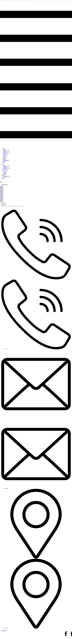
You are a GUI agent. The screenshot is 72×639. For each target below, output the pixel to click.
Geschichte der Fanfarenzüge (6, 152)
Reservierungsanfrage (5, 176)
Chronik (4, 150)
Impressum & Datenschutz (4, 630)
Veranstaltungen (5, 156)
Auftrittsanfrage (4, 161)
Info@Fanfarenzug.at (5, 488)
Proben (4, 157)
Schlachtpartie (4, 162)
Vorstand (4, 149)
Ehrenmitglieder (5, 154)
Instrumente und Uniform (6, 151)
